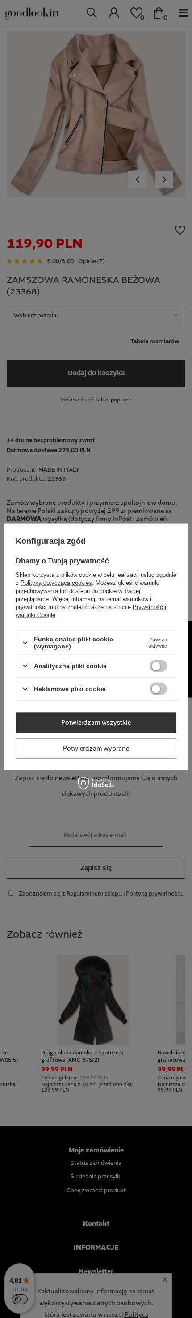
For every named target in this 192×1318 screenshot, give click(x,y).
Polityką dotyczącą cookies (56, 583)
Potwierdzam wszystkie (96, 722)
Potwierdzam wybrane (96, 748)
